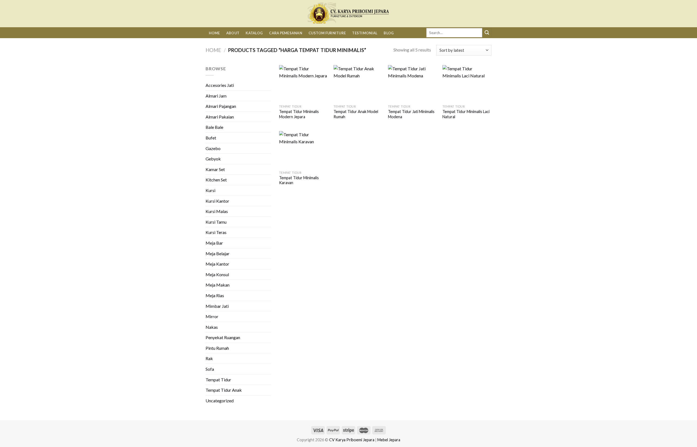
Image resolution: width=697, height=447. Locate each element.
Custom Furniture (327, 33)
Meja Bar (214, 242)
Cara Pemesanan (285, 33)
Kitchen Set (216, 179)
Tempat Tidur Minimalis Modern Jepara (299, 114)
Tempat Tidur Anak (224, 390)
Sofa (210, 369)
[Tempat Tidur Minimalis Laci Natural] (466, 83)
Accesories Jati (220, 85)
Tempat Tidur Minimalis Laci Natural (466, 114)
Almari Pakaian (220, 116)
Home (214, 33)
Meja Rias (215, 295)
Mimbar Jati (217, 306)
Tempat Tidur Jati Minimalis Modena (411, 114)
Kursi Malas (217, 211)
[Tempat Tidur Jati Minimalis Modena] (412, 83)
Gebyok (213, 158)
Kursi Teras (216, 232)
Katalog (254, 33)
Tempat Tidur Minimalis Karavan (299, 180)
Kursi (210, 190)
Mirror (212, 316)
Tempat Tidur (218, 379)
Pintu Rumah (217, 348)
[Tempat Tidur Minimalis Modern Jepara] (303, 83)
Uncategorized (220, 400)
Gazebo (213, 148)
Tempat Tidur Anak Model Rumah (356, 114)
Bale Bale (214, 127)
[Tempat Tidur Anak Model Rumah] (358, 83)
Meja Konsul (217, 274)
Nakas (212, 327)
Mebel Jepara (388, 439)
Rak (209, 358)
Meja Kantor (217, 263)
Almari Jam (216, 95)
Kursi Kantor (217, 200)
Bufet (211, 137)
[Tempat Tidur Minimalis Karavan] (303, 149)
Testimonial (364, 33)
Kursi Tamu (216, 221)
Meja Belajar (218, 253)
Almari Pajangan (221, 106)
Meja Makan (218, 284)
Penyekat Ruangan (223, 337)
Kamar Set (215, 169)
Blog (389, 33)
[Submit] (486, 32)
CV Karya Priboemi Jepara (351, 439)
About (232, 33)
